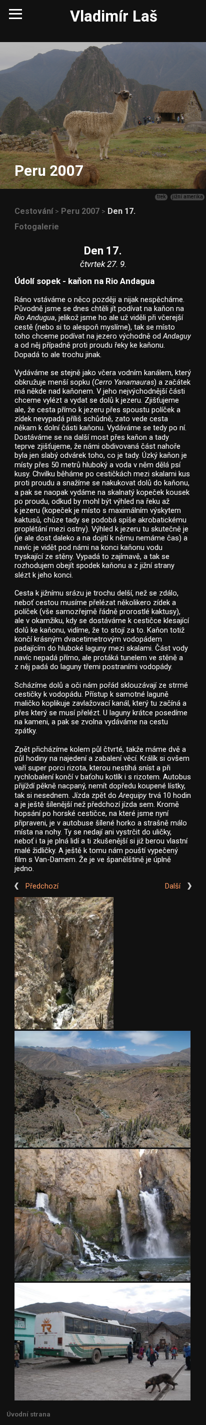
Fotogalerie (36, 226)
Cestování (33, 211)
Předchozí (42, 886)
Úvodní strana (28, 1414)
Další (172, 886)
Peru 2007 (80, 211)
